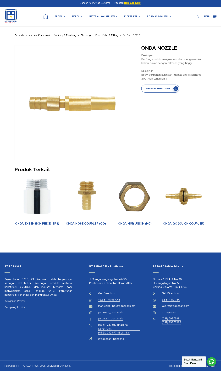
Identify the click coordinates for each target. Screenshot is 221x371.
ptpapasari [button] (169, 312)
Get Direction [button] (106, 293)
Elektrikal (131, 16)
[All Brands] (178, 16)
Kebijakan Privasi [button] (15, 301)
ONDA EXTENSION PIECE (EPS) (37, 223)
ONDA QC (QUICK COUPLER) (183, 223)
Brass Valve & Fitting (106, 35)
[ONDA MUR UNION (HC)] (134, 196)
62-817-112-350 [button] (171, 299)
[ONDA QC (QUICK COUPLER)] (183, 196)
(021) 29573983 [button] (171, 322)
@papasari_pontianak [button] (111, 339)
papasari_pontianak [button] (110, 312)
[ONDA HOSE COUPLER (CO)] (85, 196)
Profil (59, 16)
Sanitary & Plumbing (65, 35)
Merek (75, 16)
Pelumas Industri (157, 16)
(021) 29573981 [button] (171, 318)
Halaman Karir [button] (132, 3)
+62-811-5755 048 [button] (109, 299)
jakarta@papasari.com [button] (175, 306)
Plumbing (86, 35)
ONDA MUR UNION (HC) (134, 223)
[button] (210, 16)
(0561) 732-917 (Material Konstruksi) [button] (113, 327)
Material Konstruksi (102, 16)
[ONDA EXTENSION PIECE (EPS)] (37, 196)
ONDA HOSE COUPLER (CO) (86, 223)
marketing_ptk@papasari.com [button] (116, 306)
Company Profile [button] (15, 307)
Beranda (19, 35)
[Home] (45, 16)
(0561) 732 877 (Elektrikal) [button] (114, 332)
